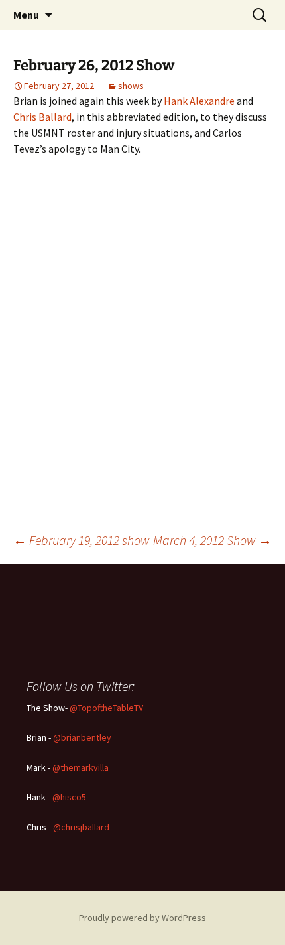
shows (131, 86)
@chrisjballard (81, 827)
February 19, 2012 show (81, 540)
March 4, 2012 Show (212, 540)
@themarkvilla (80, 767)
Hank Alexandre (199, 100)
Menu (26, 14)
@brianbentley (82, 737)
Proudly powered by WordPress (142, 918)
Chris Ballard (42, 116)
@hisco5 (69, 797)
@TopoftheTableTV (106, 708)
